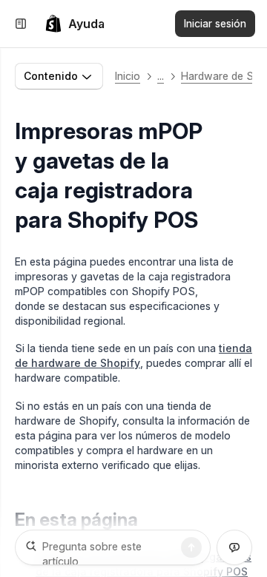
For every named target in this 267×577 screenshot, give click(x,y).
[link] (74, 24)
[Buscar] (191, 547)
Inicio (127, 76)
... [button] (160, 76)
